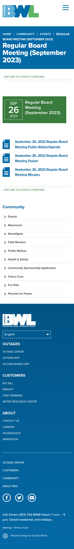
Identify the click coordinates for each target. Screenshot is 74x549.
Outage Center (13, 351)
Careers (8, 427)
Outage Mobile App (16, 364)
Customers (11, 470)
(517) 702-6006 (30, 514)
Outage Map (11, 358)
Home (7, 34)
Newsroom (10, 439)
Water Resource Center (20, 401)
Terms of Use (21, 527)
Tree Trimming (13, 395)
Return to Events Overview (23, 77)
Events (45, 34)
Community (26, 34)
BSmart (8, 389)
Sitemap (7, 527)
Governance (12, 433)
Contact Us (11, 421)
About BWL (10, 486)
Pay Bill (8, 383)
